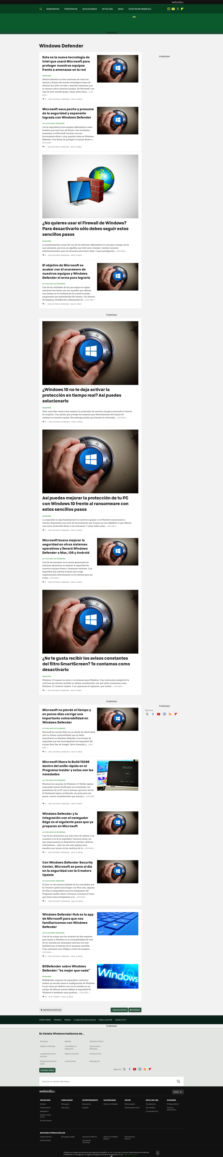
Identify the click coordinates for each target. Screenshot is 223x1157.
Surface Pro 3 (120, 1019)
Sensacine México (89, 1136)
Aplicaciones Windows (53, 123)
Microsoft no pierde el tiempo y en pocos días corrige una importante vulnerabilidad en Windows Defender (66, 715)
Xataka (43, 1104)
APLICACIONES (89, 8)
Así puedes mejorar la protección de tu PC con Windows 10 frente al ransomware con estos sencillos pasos (85, 503)
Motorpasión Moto (132, 1107)
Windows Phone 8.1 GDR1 (48, 1062)
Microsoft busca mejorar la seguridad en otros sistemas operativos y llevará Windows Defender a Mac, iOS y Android (65, 546)
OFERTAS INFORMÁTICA (140, 8)
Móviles (68, 1019)
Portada (136, 1010)
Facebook (153, 714)
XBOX (120, 8)
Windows (46, 76)
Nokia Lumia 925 (105, 1019)
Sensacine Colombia (86, 1141)
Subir (176, 1092)
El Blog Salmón (173, 1104)
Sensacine (86, 1104)
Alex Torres (54, 996)
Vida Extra (65, 1107)
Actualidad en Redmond (53, 284)
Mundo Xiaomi (45, 1120)
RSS (170, 714)
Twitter (177, 8)
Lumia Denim (70, 1061)
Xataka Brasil (45, 1140)
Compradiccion (152, 1111)
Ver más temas (47, 1070)
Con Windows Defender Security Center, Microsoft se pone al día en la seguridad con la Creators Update (67, 868)
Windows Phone (96, 1041)
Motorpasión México (130, 1137)
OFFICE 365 (107, 8)
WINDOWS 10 (52, 8)
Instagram (168, 8)
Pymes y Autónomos (171, 1108)
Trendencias (151, 1104)
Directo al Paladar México (110, 1137)
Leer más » (47, 142)
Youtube (173, 8)
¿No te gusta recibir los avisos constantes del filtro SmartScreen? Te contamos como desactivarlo (86, 663)
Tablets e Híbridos (47, 1046)
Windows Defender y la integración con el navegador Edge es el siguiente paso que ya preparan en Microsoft (67, 819)
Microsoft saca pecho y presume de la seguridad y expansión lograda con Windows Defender (68, 113)
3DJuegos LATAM (68, 1136)
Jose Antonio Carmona (59, 99)
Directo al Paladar (110, 1104)
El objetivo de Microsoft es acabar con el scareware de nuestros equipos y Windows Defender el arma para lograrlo (66, 271)
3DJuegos (65, 1104)
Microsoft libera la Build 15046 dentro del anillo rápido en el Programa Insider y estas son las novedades (67, 767)
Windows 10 (95, 1061)
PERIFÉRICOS (70, 8)
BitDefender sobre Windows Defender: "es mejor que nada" (66, 968)
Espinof (85, 1107)
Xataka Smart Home (45, 1116)
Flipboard (182, 8)
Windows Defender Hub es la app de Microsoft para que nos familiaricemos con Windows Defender (68, 920)
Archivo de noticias (52, 1010)
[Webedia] (178, 2)
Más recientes (119, 1010)
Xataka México (46, 1136)
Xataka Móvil (45, 1107)
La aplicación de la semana (85, 1019)
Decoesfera (150, 1107)
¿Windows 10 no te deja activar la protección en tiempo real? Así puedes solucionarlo (81, 395)
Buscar (178, 1081)
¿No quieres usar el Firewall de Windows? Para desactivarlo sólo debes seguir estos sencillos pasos (85, 228)
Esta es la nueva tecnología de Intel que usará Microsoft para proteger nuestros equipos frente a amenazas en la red (66, 63)
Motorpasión (130, 1104)
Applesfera (44, 1111)
